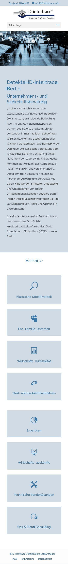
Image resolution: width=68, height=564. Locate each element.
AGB (15, 559)
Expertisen (34, 430)
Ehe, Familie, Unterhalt (34, 329)
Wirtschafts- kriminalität (34, 361)
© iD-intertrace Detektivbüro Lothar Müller (32, 554)
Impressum (27, 559)
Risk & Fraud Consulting (34, 527)
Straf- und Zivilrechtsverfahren (34, 393)
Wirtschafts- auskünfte (34, 462)
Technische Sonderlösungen (34, 494)
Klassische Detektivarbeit (34, 296)
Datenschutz (45, 559)
